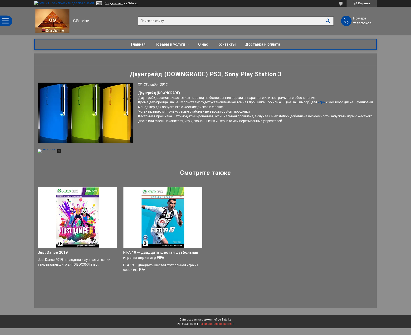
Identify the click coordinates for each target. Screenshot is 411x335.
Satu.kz (226, 319)
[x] (59, 152)
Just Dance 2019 (53, 252)
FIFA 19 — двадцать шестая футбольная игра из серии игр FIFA (160, 255)
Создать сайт (114, 3)
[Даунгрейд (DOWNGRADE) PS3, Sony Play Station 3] (85, 112)
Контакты (227, 44)
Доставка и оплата (262, 44)
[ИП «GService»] (52, 21)
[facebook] (47, 149)
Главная (138, 44)
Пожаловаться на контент (216, 323)
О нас (203, 44)
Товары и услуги (170, 44)
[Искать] (327, 21)
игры (321, 102)
